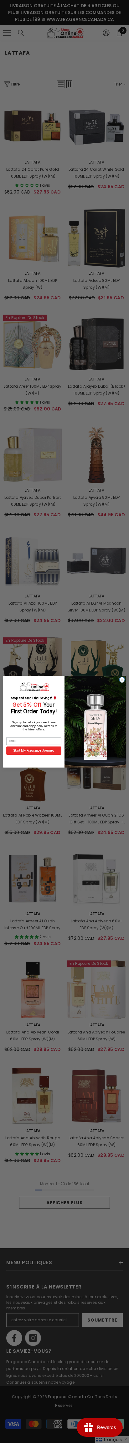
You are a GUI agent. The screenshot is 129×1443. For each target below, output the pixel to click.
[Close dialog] (122, 679)
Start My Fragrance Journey (33, 750)
